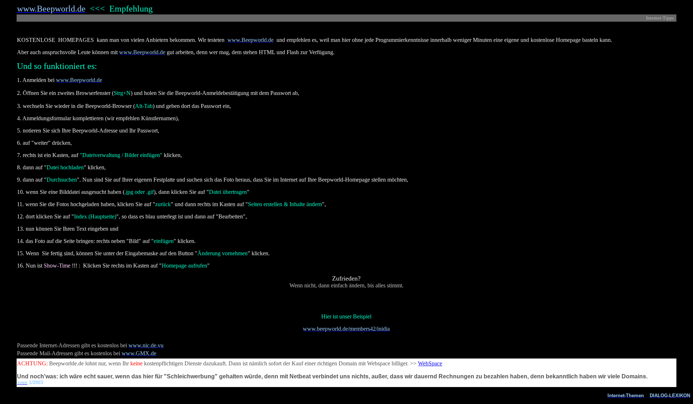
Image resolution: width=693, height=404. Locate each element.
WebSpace (430, 363)
